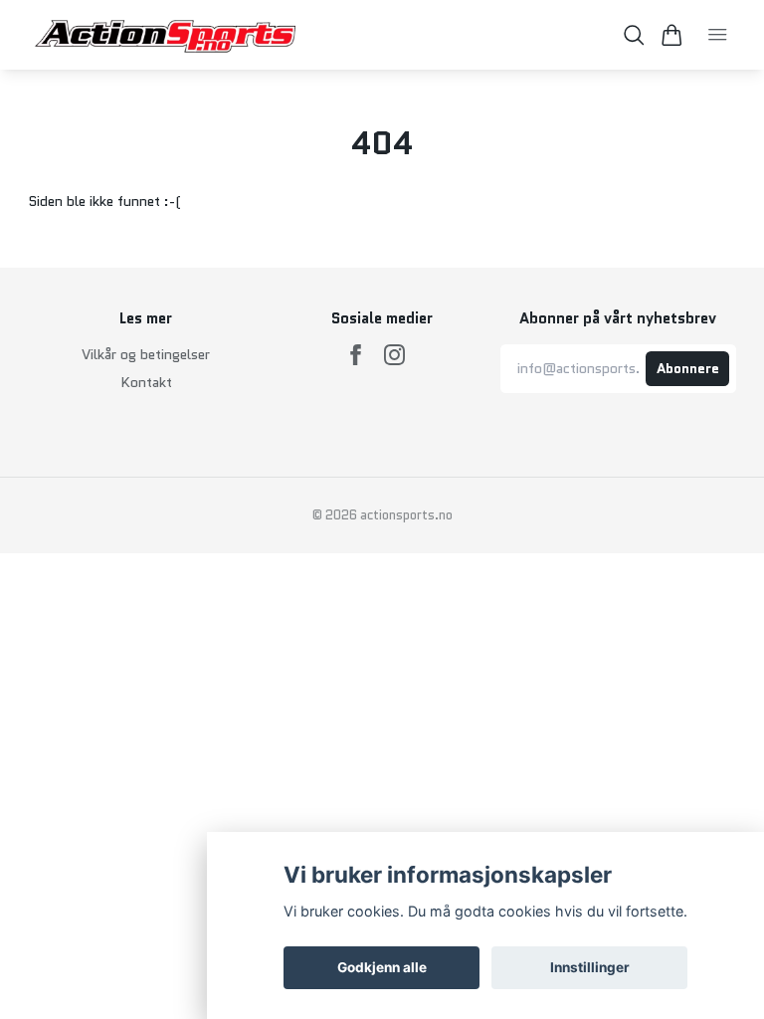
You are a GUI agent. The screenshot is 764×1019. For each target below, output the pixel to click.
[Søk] (634, 35)
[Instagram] (394, 354)
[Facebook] (355, 354)
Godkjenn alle (382, 967)
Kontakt (146, 382)
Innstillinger (590, 967)
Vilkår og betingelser (146, 354)
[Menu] (717, 35)
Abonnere (688, 368)
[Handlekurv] (672, 35)
